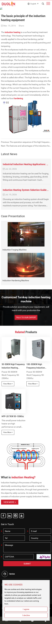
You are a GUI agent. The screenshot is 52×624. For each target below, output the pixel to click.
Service (12, 574)
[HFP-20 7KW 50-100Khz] (14, 401)
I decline (26, 615)
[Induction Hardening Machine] (26, 265)
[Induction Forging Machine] (26, 234)
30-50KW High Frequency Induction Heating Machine (13, 366)
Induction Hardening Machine (15, 280)
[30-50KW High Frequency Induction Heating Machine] (14, 349)
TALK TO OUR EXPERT (26, 317)
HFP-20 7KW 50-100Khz (13, 416)
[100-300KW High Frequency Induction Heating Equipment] (38, 349)
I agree (26, 609)
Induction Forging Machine (14, 250)
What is (18, 477)
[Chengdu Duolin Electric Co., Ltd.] (9, 3)
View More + (8, 384)
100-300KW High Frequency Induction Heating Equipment (35, 366)
